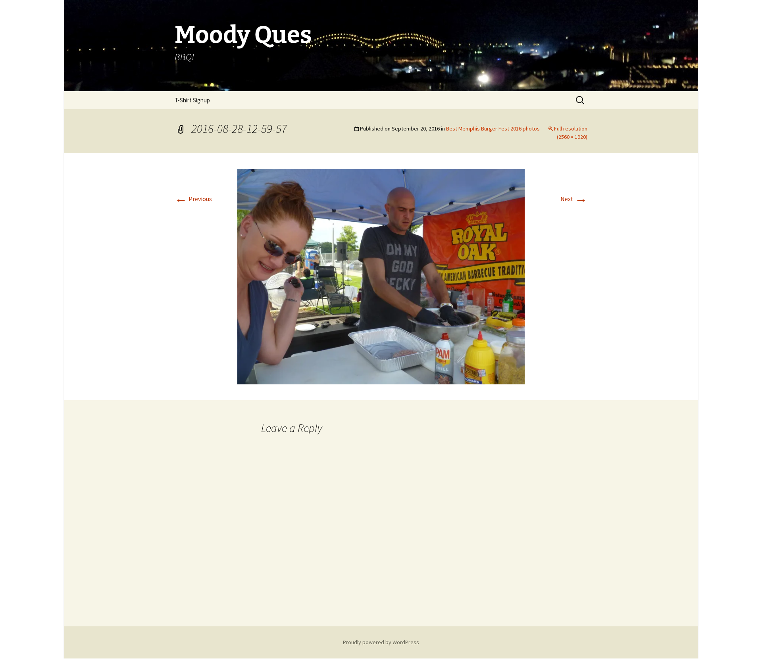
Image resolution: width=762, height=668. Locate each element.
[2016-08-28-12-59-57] (381, 276)
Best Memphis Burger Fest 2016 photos (493, 128)
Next (573, 199)
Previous (193, 199)
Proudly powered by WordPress (381, 642)
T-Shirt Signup (192, 100)
